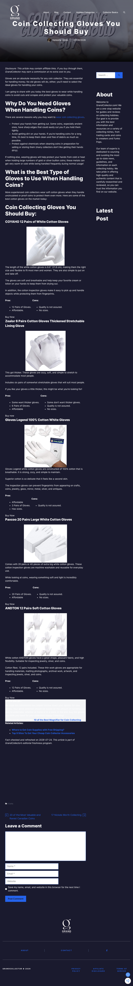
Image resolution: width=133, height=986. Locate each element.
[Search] (119, 75)
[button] (124, 12)
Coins (10, 803)
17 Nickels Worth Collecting (66, 815)
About (46, 12)
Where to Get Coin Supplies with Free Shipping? (38, 730)
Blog (56, 12)
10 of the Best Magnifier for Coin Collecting (57, 720)
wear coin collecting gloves (70, 117)
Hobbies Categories (85, 12)
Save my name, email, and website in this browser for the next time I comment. (44, 889)
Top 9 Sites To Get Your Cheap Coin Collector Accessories (43, 733)
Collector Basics (110, 12)
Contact (67, 12)
